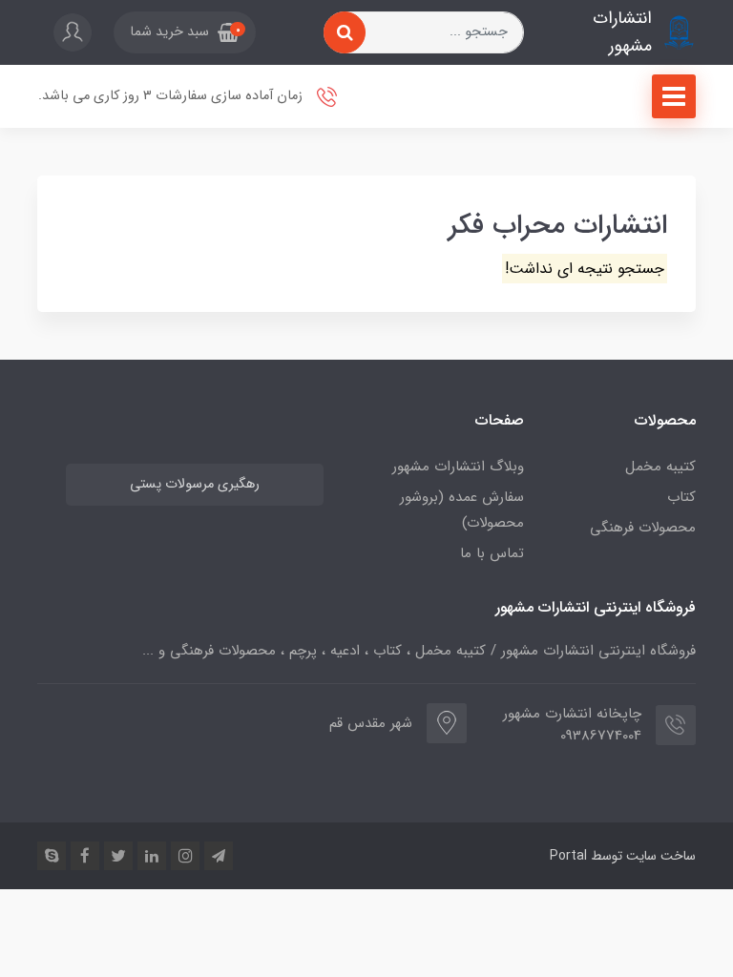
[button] (185, 32)
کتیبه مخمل (660, 466)
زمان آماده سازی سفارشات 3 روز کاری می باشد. (172, 96)
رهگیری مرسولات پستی (195, 484)
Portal (568, 855)
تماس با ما (492, 553)
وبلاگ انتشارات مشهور (458, 466)
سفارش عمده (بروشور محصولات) (462, 510)
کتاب (681, 497)
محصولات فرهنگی (643, 527)
